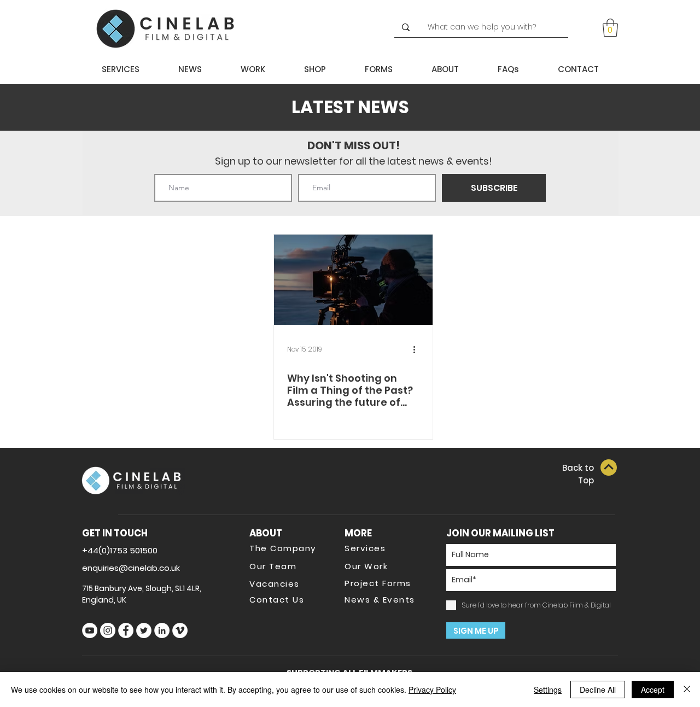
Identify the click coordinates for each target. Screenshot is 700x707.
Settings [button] (548, 689)
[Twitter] (143, 630)
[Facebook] (125, 630)
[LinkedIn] (162, 630)
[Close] (686, 689)
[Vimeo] (180, 630)
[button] (610, 28)
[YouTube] (89, 630)
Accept (652, 689)
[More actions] (417, 349)
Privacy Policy (432, 689)
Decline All (598, 689)
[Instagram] (107, 630)
